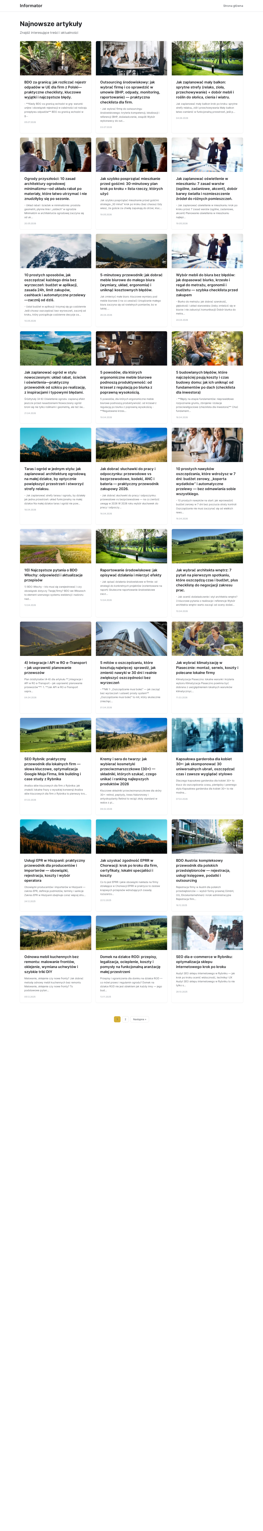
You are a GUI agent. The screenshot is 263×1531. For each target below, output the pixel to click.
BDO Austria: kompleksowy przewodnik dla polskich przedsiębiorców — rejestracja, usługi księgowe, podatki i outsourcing (203, 870)
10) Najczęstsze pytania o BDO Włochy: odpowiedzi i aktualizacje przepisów (53, 575)
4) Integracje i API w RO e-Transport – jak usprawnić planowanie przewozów (55, 668)
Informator (31, 5)
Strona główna (233, 6)
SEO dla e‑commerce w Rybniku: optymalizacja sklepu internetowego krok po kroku (204, 962)
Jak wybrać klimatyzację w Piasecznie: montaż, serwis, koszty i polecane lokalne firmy (207, 668)
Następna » (139, 1019)
